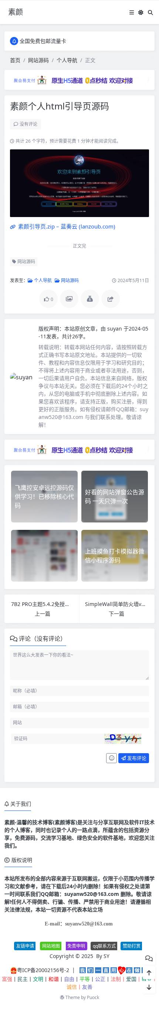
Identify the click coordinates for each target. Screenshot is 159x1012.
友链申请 (25, 946)
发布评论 (136, 758)
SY (106, 955)
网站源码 (38, 60)
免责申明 (76, 946)
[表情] (111, 758)
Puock (93, 997)
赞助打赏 (132, 946)
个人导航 (67, 60)
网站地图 (51, 946)
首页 (15, 60)
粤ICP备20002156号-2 (43, 970)
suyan (115, 328)
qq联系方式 (104, 946)
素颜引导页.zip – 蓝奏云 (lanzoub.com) (66, 226)
